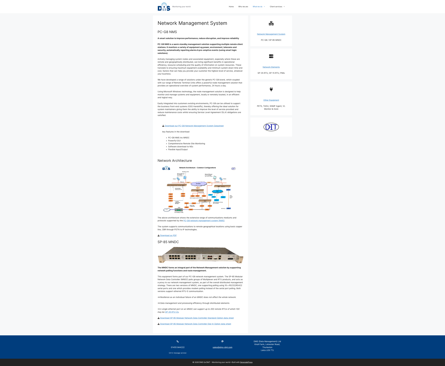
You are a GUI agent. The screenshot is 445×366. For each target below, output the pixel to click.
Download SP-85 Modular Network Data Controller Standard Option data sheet (197, 318)
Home (231, 6)
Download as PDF (168, 235)
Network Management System (271, 34)
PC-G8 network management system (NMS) (203, 220)
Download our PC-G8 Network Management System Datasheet (194, 126)
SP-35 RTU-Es (172, 312)
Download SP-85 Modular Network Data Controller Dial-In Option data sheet (195, 324)
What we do (257, 6)
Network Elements (271, 67)
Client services (276, 6)
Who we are (243, 6)
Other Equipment (271, 100)
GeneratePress (246, 362)
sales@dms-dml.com (222, 347)
